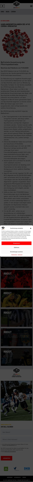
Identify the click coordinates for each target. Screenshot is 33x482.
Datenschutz (14, 254)
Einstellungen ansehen (16, 251)
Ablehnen (16, 247)
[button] (30, 228)
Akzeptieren (16, 243)
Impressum (20, 254)
